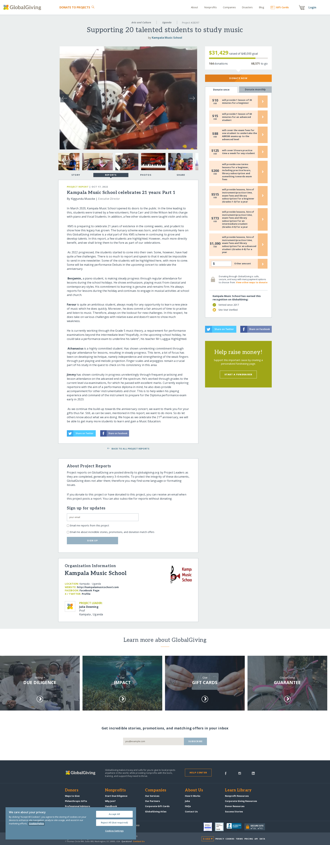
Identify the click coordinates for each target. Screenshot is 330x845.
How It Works (192, 795)
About (194, 7)
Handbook (111, 806)
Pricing (248, 838)
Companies (229, 7)
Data (262, 838)
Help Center (198, 772)
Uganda (167, 22)
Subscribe (195, 741)
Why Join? (110, 801)
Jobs (187, 801)
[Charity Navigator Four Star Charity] (209, 827)
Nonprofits (210, 7)
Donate (74, 7)
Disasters (247, 7)
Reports (111, 174)
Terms (239, 838)
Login (312, 7)
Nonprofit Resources (237, 795)
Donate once (221, 89)
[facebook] (225, 773)
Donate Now (238, 78)
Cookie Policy (36, 823)
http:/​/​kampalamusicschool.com (98, 587)
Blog (261, 7)
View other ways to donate (251, 282)
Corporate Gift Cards (157, 806)
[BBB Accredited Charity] (235, 827)
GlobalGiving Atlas (155, 811)
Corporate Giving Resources (241, 801)
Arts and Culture (141, 22)
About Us (194, 790)
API (256, 838)
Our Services (152, 795)
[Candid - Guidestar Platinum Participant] (221, 827)
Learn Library (238, 790)
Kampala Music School (167, 38)
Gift (282, 7)
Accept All (114, 814)
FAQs (188, 806)
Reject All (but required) (114, 822)
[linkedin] (253, 773)
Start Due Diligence (116, 795)
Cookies (230, 838)
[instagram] (239, 773)
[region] (71, 823)
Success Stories (234, 811)
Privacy (219, 838)
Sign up (92, 540)
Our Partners (152, 801)
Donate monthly (255, 89)
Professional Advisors (77, 806)
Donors (71, 790)
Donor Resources (234, 806)
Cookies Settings (114, 830)
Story (76, 174)
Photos (145, 174)
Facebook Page (89, 590)
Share (181, 174)
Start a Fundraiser (238, 374)
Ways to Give (72, 795)
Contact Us (191, 811)
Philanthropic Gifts (76, 801)
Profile (86, 593)
